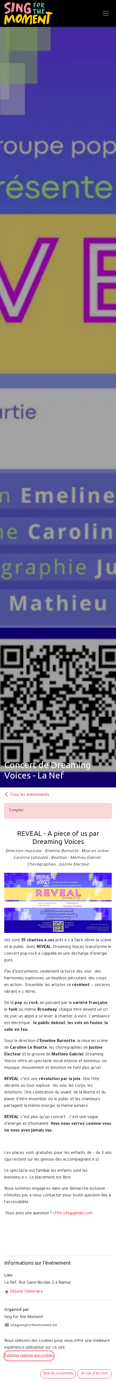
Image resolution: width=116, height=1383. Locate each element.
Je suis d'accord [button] (95, 1374)
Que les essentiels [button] (58, 1374)
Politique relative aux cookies (29, 1356)
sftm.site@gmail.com (73, 1214)
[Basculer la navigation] (106, 13)
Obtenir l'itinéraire (26, 1292)
